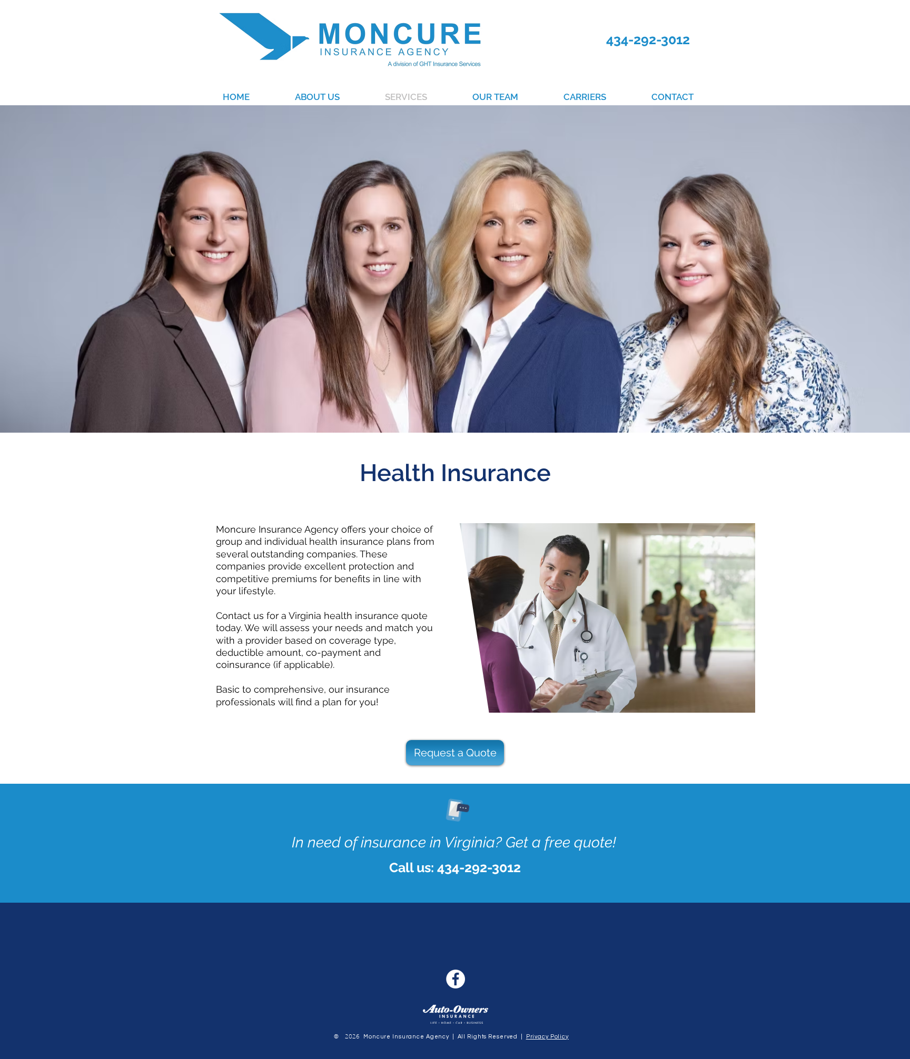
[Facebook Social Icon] (455, 979)
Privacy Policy (547, 1037)
